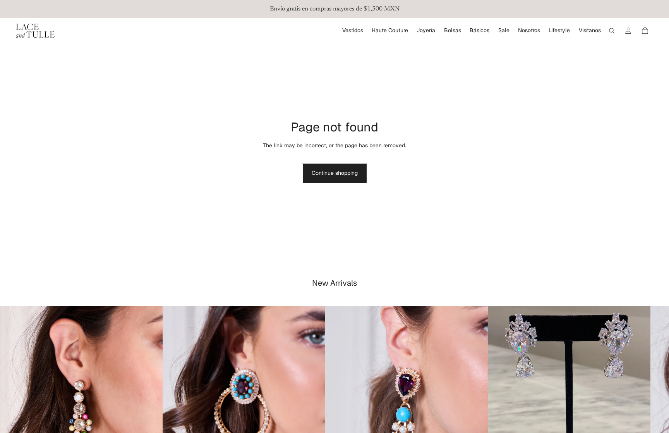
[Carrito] (645, 30)
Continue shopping (335, 172)
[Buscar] (611, 30)
